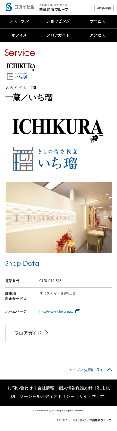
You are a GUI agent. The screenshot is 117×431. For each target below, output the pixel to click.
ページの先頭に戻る (86, 370)
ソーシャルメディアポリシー (47, 396)
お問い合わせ (20, 387)
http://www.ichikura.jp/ (56, 311)
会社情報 (45, 387)
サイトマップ (91, 396)
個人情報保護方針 (76, 387)
